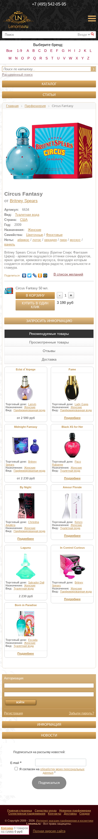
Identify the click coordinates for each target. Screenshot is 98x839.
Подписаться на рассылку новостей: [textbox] (39, 752)
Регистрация (13, 713)
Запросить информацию (49, 321)
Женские (34, 230)
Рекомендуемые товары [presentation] (49, 334)
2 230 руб (26, 596)
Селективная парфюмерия (26, 813)
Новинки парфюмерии (75, 810)
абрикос (23, 240)
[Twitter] (29, 274)
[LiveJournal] (34, 274)
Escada (32, 639)
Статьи (49, 95)
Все (9, 51)
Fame (72, 369)
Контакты (54, 813)
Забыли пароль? (81, 713)
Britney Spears (24, 200)
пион (63, 240)
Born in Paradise (26, 605)
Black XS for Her (72, 426)
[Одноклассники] (40, 274)
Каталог (49, 84)
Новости (49, 735)
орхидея (50, 240)
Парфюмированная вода (29, 410)
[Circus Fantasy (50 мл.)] (8, 290)
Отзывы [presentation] (49, 351)
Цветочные (34, 235)
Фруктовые (54, 235)
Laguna (26, 547)
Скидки (84, 813)
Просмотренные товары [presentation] (49, 342)
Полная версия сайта (49, 831)
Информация (49, 724)
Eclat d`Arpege (25, 369)
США (24, 220)
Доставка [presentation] (49, 359)
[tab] (49, 333)
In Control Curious (72, 547)
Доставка (70, 813)
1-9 (19, 51)
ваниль (9, 244)
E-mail (16, 763)
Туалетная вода (27, 215)
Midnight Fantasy (25, 426)
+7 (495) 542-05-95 (49, 4)
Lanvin (32, 404)
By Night (25, 487)
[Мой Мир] (45, 274)
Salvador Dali (36, 582)
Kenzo (78, 521)
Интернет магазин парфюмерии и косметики (64, 820)
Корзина (7, 828)
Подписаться (49, 783)
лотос (36, 240)
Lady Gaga (81, 404)
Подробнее (72, 418)
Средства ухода (46, 810)
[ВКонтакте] (24, 274)
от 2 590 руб (26, 418)
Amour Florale (72, 487)
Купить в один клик (35, 305)
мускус (75, 240)
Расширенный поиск (17, 75)
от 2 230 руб (26, 478)
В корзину (35, 295)
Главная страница (19, 810)
